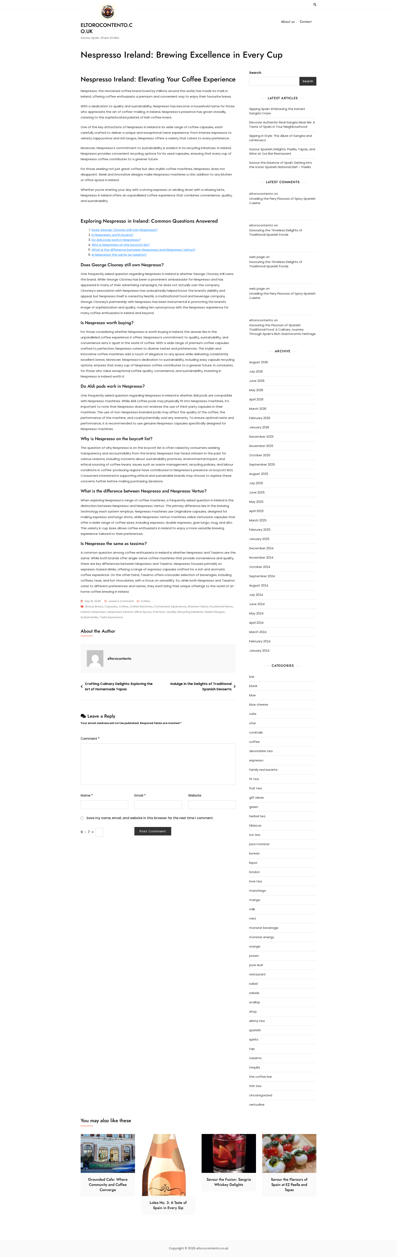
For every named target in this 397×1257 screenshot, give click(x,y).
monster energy (261, 937)
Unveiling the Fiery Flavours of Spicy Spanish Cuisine (282, 200)
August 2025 (258, 474)
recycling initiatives (190, 612)
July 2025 (256, 483)
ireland (85, 612)
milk (252, 909)
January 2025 (259, 539)
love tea (255, 881)
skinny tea (257, 1021)
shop (253, 1011)
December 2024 (261, 548)
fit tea (254, 779)
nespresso (99, 612)
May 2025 (256, 501)
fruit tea (255, 788)
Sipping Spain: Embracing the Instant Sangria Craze (277, 111)
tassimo (255, 1058)
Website (194, 795)
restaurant (257, 974)
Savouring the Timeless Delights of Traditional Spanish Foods (275, 232)
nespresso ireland (120, 612)
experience (178, 606)
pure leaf (256, 965)
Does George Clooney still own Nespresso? (125, 230)
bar (251, 676)
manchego (257, 890)
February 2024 (259, 641)
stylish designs (215, 612)
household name (221, 606)
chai (252, 723)
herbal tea (257, 816)
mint (252, 918)
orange (254, 946)
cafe (252, 714)
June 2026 (256, 381)
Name (87, 795)
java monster (259, 844)
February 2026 (259, 418)
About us (288, 21)
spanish (255, 1030)
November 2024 (261, 557)
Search (255, 72)
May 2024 (256, 613)
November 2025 (261, 446)
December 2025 (261, 436)
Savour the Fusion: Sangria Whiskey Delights (229, 1182)
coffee (145, 601)
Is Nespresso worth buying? (112, 235)
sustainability (89, 617)
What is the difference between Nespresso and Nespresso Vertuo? (143, 249)
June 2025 (257, 492)
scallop (254, 1002)
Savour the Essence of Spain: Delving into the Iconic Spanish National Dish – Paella (280, 164)
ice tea (254, 835)
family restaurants (263, 769)
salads (254, 993)
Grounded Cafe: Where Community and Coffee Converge (108, 1184)
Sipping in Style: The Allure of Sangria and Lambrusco (280, 138)
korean (254, 853)
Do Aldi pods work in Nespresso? (116, 240)
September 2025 (262, 464)
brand (89, 606)
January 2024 (259, 650)
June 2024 (257, 604)
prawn (254, 956)
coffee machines (141, 606)
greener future (198, 606)
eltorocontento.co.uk (107, 28)
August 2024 (258, 585)
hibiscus (255, 825)
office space (143, 612)
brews (99, 606)
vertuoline (256, 1104)
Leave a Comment (121, 601)
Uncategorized (260, 1095)
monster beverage (263, 928)
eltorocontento (119, 658)
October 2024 (259, 567)
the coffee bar (260, 1076)
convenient (162, 606)
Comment (90, 738)
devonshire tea (261, 751)
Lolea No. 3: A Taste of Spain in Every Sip (168, 1205)
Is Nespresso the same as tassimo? (119, 254)
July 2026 (256, 371)
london (254, 872)
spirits (253, 1039)
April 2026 (256, 399)
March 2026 (257, 408)
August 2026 (258, 362)
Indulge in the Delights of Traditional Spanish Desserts (201, 686)
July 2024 (256, 595)
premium (159, 612)
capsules (111, 606)
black (253, 686)
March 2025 (258, 520)
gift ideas (256, 797)
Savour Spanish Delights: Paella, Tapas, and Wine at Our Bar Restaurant (282, 151)
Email (140, 795)
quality (171, 612)
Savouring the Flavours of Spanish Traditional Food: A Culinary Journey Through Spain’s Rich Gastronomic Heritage (282, 329)
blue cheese (258, 704)
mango (254, 900)
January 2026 (259, 427)
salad (253, 983)
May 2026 (256, 390)
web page (257, 257)
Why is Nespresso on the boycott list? (121, 245)
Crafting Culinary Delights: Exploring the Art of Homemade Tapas (119, 686)
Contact (306, 21)
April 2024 (256, 622)
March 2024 (258, 632)
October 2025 (259, 455)
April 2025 (256, 511)
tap (252, 1049)
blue (252, 695)
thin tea (255, 1086)
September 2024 (262, 576)
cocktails (256, 732)
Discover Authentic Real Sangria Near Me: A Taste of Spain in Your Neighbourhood (282, 124)
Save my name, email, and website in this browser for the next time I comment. (149, 818)
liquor (253, 862)
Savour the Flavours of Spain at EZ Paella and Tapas (289, 1184)
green (253, 807)
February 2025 (259, 529)
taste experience (111, 617)
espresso (256, 760)
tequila (254, 1067)
